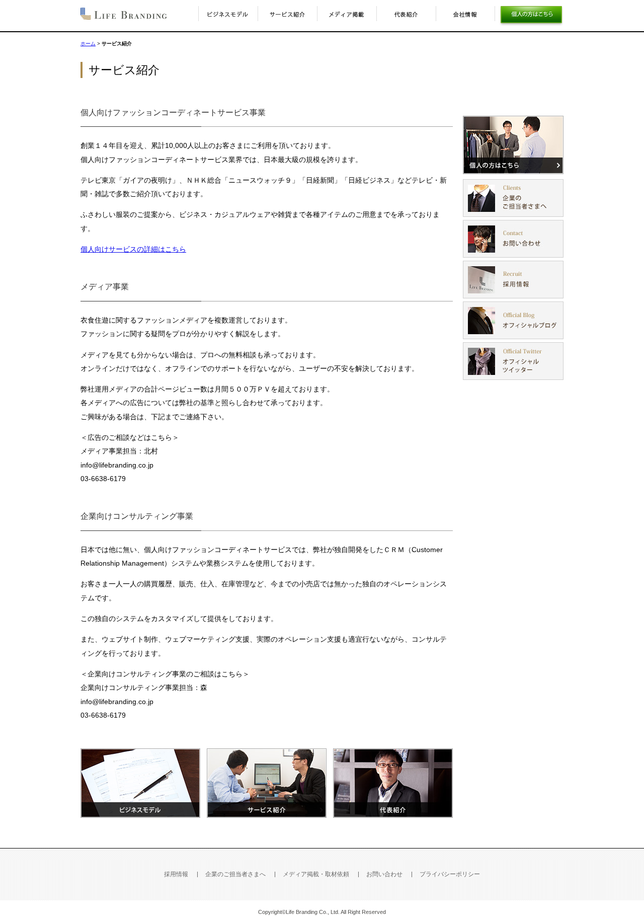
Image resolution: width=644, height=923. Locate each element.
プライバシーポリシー (450, 874)
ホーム (88, 43)
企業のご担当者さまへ (235, 874)
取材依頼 (316, 874)
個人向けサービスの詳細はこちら (133, 249)
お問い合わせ (384, 874)
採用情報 (176, 874)
